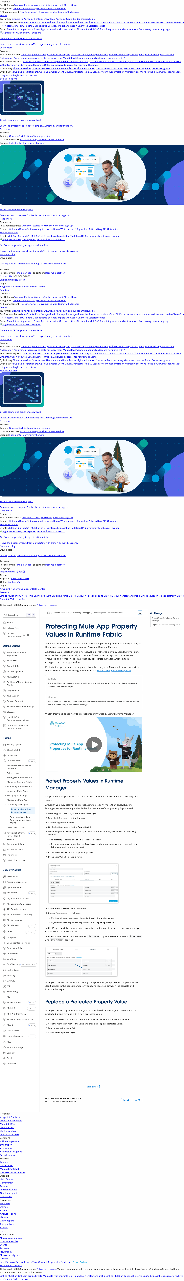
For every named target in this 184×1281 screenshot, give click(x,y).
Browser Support (15, 701)
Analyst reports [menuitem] (43, 229)
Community (23, 263)
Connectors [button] (12, 953)
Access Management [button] (16, 882)
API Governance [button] (14, 920)
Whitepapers (7, 1220)
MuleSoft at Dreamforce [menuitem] (44, 236)
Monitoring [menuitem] (58, 12)
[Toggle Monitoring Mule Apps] (5, 799)
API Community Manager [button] (19, 904)
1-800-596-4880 (20, 578)
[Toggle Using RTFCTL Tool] (5, 827)
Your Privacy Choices (11, 1265)
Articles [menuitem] (93, 229)
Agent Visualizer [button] (14, 887)
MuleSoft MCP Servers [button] (17, 1014)
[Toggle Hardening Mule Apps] (5, 804)
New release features (11, 1237)
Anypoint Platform (10, 1117)
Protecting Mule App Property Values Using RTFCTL (20, 820)
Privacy (28, 1262)
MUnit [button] (10, 1024)
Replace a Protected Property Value (166, 624)
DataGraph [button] (12, 959)
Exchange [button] (11, 975)
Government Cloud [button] (16, 844)
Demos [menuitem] (23, 229)
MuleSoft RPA (7, 1124)
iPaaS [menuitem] (89, 71)
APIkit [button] (10, 931)
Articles (4, 1227)
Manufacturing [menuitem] (115, 68)
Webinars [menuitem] (14, 229)
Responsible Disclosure (59, 1262)
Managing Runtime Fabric (19, 782)
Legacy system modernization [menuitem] (108, 71)
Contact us (6, 1196)
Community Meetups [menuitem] (96, 236)
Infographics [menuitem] (81, 229)
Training (34, 263)
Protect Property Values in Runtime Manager (166, 619)
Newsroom (6, 1251)
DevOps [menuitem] (39, 71)
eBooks (4, 1217)
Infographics (7, 1224)
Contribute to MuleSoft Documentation (18, 727)
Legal (3, 1262)
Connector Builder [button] (15, 948)
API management (9, 1141)
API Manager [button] (13, 925)
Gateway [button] (11, 980)
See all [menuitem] (3, 15)
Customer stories (9, 1241)
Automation (6, 1148)
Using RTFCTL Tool (16, 827)
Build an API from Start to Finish (19, 683)
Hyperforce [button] (12, 855)
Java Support (13, 695)
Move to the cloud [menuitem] (150, 71)
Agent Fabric (13, 666)
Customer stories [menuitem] (31, 225)
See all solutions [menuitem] (8, 78)
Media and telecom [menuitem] (134, 68)
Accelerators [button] (13, 876)
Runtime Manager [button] (15, 1047)
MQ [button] (8, 997)
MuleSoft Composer (11, 1120)
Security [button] (11, 1052)
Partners (4, 1248)
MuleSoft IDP (7, 1127)
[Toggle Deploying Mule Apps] (5, 791)
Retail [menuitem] (148, 68)
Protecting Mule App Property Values (21, 811)
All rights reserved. (47, 1269)
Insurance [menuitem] (101, 68)
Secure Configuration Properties (114, 670)
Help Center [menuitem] (15, 143)
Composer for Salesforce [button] (18, 943)
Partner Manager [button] (15, 1036)
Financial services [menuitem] (22, 68)
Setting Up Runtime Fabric (19, 777)
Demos (4, 1206)
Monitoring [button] (12, 991)
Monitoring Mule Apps (17, 800)
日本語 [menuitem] (22, 279)
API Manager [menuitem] (72, 12)
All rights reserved (46, 604)
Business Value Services (12, 1172)
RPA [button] (9, 1042)
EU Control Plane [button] (15, 849)
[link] (24, 635)
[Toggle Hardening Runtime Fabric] (5, 786)
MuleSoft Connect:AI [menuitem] (19, 236)
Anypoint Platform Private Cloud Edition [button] (16, 836)
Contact (42, 1262)
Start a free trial (8, 1130)
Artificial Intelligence (11, 1151)
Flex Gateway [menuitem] (27, 12)
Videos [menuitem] (31, 229)
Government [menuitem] (39, 68)
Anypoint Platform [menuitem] (10, 286)
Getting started (8, 263)
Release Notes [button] (13, 628)
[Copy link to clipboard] (42, 779)
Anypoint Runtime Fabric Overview (19, 767)
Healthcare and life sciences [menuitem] (61, 68)
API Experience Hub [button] (16, 909)
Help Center (6, 1179)
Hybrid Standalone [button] (16, 860)
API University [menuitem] (110, 229)
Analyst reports (8, 1213)
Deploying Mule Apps (17, 791)
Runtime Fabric (61, 612)
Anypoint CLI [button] (13, 892)
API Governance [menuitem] (43, 12)
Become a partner (55, 272)
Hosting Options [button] (14, 744)
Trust (35, 1262)
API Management (15, 671)
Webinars (5, 1203)
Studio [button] (10, 1058)
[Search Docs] (140, 613)
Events (3, 1244)
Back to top (92, 1086)
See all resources (9, 232)
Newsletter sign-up (10, 1255)
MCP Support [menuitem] (58, 8)
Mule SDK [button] (11, 1008)
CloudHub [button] (12, 755)
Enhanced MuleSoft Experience (16, 654)
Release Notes (13, 773)
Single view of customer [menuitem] (25, 75)
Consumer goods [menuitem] (161, 68)
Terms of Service (15, 1262)
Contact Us (6, 276)
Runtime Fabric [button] (14, 760)
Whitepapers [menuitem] (67, 229)
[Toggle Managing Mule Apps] (5, 795)
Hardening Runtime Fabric (19, 786)
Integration (6, 1144)
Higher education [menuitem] (85, 68)
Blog (2, 1231)
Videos (3, 1210)
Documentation (57, 263)
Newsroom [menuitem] (46, 225)
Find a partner (23, 272)
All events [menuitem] (113, 236)
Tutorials (44, 263)
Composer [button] (12, 937)
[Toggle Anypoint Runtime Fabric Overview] (5, 765)
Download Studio (9, 1134)
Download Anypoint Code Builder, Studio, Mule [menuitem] (69, 18)
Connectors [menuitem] (44, 8)
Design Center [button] (13, 970)
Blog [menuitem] (99, 229)
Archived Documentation (14, 635)
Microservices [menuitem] (132, 71)
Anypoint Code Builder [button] (18, 898)
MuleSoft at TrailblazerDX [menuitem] (70, 236)
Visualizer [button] (11, 1063)
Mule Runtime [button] (14, 1002)
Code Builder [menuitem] (20, 8)
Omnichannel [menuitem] (167, 71)
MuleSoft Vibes (14, 677)
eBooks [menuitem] (56, 229)
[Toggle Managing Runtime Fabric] (5, 782)
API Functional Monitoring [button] (19, 914)
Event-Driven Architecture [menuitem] (72, 71)
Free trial (4, 290)
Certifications (25, 136)
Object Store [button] (13, 1030)
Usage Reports (14, 690)
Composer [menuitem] (26, 286)
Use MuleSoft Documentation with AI (18, 719)
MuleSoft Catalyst (9, 1168)
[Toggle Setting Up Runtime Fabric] (5, 777)
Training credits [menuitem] (41, 136)
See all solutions (8, 1155)
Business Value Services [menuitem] (51, 139)
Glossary (11, 712)
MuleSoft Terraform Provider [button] (20, 1019)
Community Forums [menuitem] (33, 143)
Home (10, 622)
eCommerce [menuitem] (50, 71)
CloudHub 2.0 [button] (13, 750)
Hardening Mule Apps (17, 804)
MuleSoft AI (12, 660)
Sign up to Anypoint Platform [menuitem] (27, 18)
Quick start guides (9, 1193)
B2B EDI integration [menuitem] (23, 71)
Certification (6, 1165)
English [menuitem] (9, 279)
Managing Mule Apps (17, 795)
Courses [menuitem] (13, 136)
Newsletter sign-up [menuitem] (63, 225)
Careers (4, 1258)
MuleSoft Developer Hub (19, 706)
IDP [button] (8, 986)
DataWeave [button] (12, 964)
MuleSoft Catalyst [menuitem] (29, 139)
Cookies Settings (80, 1262)
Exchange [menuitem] (32, 8)
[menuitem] (92, 24)
